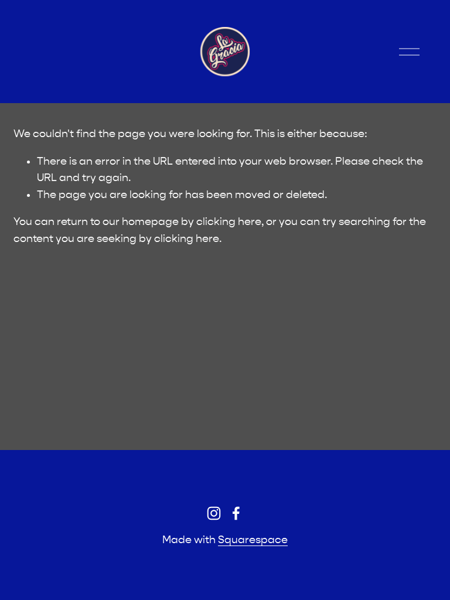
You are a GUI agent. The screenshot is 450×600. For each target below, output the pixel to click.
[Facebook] (236, 513)
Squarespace (253, 540)
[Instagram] (214, 513)
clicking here (228, 222)
